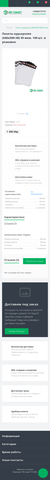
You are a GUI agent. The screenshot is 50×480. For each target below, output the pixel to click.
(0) (27, 113)
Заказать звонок (39, 14)
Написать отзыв (34, 261)
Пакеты (9, 27)
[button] (21, 3)
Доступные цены (23, 177)
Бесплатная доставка (26, 145)
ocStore (30, 469)
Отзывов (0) (10, 223)
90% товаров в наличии (27, 160)
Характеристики (14, 217)
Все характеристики (37, 193)
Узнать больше (17, 331)
